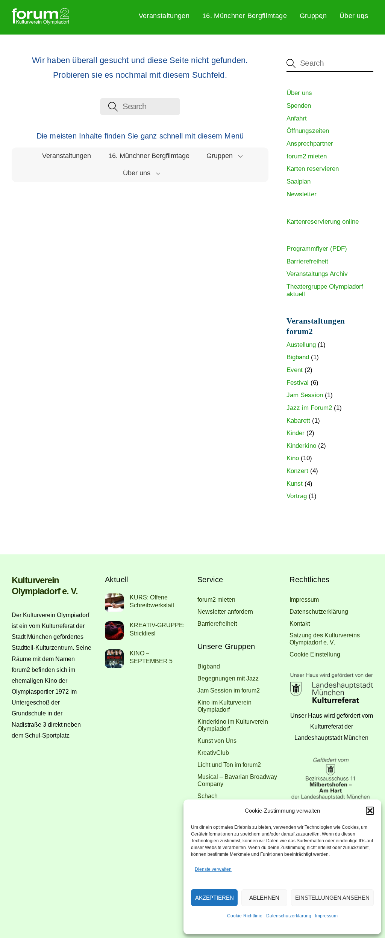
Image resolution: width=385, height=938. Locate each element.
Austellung (301, 344)
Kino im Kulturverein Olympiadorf (224, 706)
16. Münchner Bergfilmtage (244, 16)
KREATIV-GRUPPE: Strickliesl (157, 629)
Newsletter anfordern (225, 611)
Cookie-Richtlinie (244, 915)
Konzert (297, 470)
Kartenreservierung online (322, 221)
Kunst (294, 483)
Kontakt (300, 623)
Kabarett (298, 420)
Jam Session (304, 395)
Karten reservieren (312, 168)
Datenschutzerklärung (288, 915)
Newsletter (301, 194)
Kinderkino (301, 445)
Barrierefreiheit (307, 261)
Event (294, 369)
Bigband (297, 357)
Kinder (295, 433)
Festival (297, 382)
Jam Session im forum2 (228, 690)
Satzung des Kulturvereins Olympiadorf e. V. (325, 639)
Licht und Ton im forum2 (229, 764)
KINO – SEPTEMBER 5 (151, 657)
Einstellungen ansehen (332, 897)
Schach (207, 795)
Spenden (298, 105)
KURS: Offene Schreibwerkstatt (152, 601)
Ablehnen (264, 897)
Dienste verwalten (213, 869)
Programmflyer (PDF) (316, 248)
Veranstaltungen (164, 16)
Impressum (326, 915)
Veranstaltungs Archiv (317, 273)
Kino (292, 458)
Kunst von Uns (216, 740)
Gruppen (313, 16)
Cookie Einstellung (315, 654)
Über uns (354, 16)
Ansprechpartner (309, 143)
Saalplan (298, 181)
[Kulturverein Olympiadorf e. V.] (40, 22)
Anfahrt (296, 118)
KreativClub (213, 752)
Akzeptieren (214, 897)
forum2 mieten (306, 156)
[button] (370, 811)
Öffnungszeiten (307, 130)
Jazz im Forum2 (309, 407)
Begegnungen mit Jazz (228, 678)
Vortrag (296, 496)
